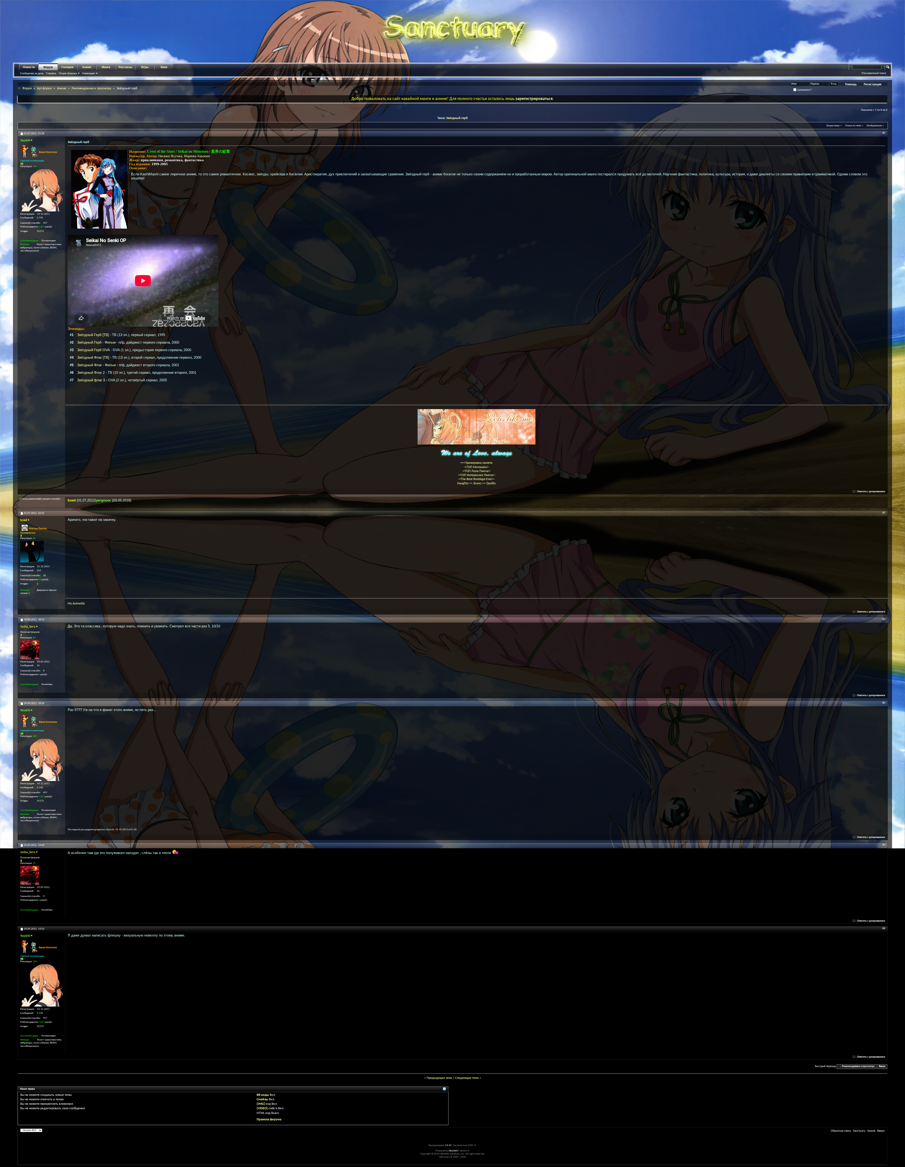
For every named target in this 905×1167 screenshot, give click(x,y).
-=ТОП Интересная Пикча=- (476, 475)
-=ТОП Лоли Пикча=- (476, 471)
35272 (40, 231)
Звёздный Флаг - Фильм (96, 365)
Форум (48, 67)
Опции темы (832, 125)
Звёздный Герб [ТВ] (93, 335)
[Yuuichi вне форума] (41, 190)
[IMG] (261, 1104)
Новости (29, 67)
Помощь (851, 84)
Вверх (882, 1066)
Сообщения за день (32, 73)
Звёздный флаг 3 (91, 380)
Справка (51, 73)
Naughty (463, 483)
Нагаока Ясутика (170, 156)
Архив (871, 1130)
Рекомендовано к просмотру (91, 88)
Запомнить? (804, 89)
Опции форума (68, 73)
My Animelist (76, 603)
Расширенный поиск (874, 73)
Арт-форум (44, 88)
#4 (883, 703)
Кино (164, 67)
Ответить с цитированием (871, 491)
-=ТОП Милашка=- (476, 467)
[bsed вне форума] (32, 552)
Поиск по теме (853, 125)
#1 (883, 133)
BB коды (263, 1095)
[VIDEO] (262, 1108)
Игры (144, 67)
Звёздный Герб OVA (93, 350)
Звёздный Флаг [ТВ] (93, 357)
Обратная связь (841, 1130)
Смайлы (262, 1099)
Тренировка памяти (479, 463)
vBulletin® (453, 1151)
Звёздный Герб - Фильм (96, 342)
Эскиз (477, 483)
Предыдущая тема (439, 1078)
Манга (106, 67)
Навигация (88, 73)
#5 (883, 844)
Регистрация (872, 84)
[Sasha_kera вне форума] (29, 649)
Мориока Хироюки (197, 156)
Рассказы (125, 67)
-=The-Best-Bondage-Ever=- (476, 479)
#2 (883, 512)
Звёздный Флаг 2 (91, 372)
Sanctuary (859, 1130)
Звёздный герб (457, 118)
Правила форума (269, 1119)
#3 (883, 619)
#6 (883, 928)
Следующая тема (467, 1078)
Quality (491, 483)
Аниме (86, 67)
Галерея (67, 67)
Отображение (874, 125)
